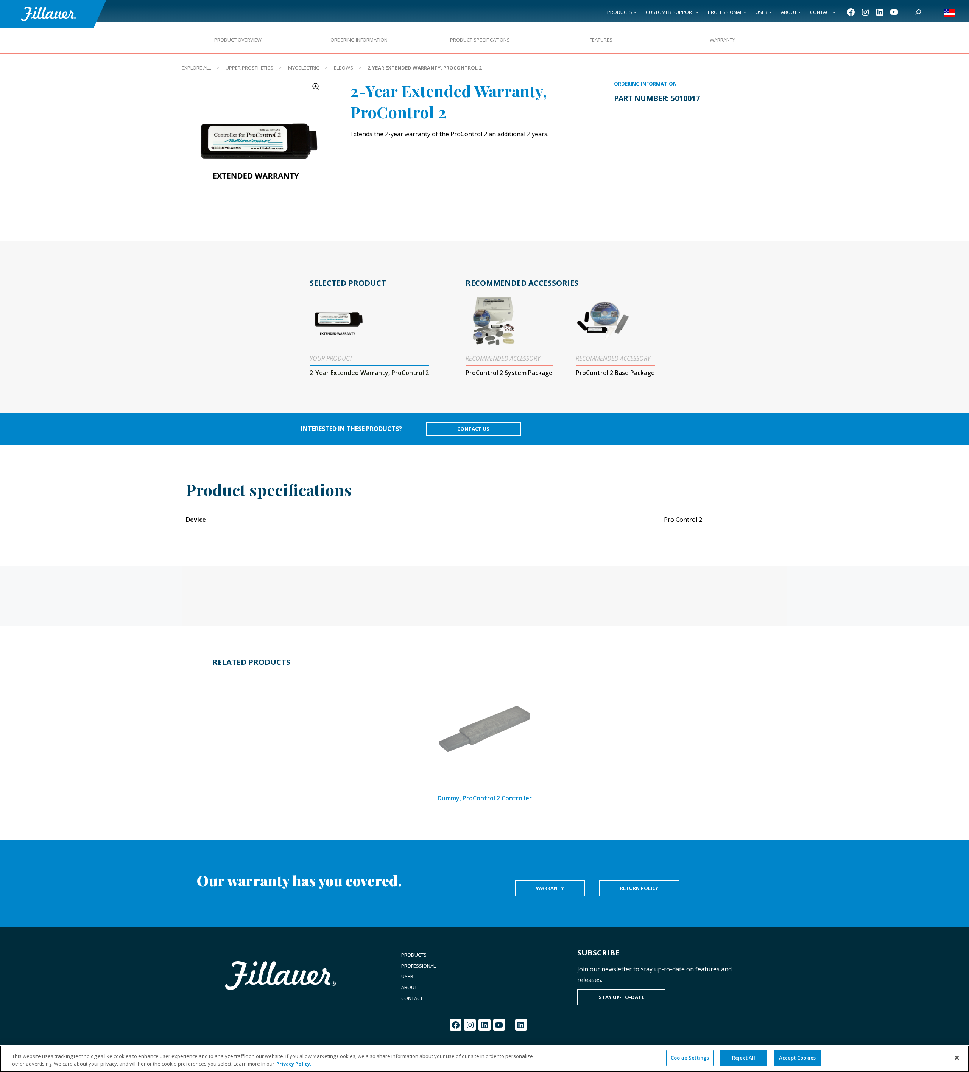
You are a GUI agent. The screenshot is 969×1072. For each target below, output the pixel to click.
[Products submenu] (635, 12)
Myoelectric (303, 67)
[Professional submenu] (744, 12)
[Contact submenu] (834, 12)
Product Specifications (480, 39)
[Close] (957, 1057)
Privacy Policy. (294, 1063)
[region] (484, 1058)
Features (601, 39)
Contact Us (473, 428)
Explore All (196, 67)
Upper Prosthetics (249, 67)
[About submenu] (799, 12)
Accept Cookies (797, 1057)
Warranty (722, 39)
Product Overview (238, 39)
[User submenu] (770, 12)
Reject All (743, 1057)
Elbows (343, 67)
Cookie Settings (690, 1057)
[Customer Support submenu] (697, 12)
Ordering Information (359, 39)
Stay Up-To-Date (621, 997)
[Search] (918, 12)
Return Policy (639, 888)
